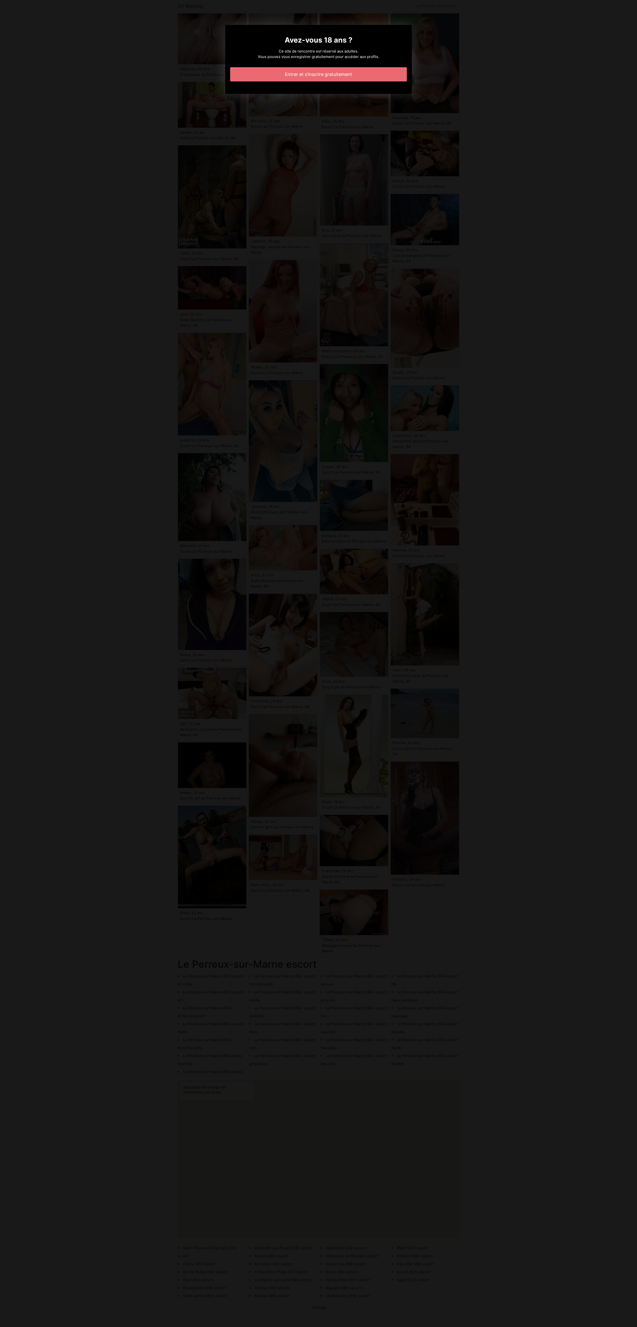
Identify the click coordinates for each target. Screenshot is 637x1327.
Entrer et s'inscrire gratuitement (318, 74)
